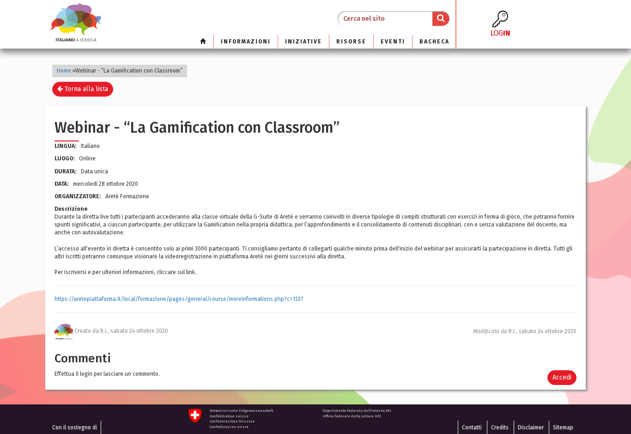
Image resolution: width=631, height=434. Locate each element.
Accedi (561, 377)
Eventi (393, 41)
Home (64, 70)
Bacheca (434, 41)
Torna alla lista (85, 89)
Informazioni (246, 41)
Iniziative (303, 41)
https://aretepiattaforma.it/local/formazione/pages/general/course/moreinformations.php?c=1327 (179, 299)
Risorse (351, 41)
